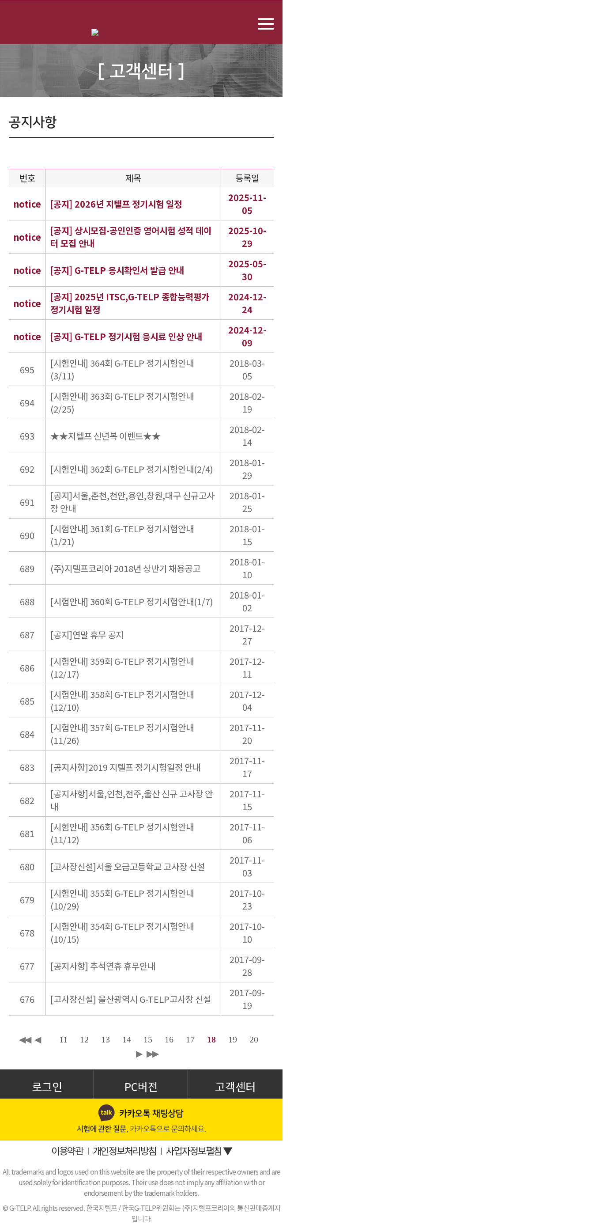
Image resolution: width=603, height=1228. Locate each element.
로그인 (47, 1086)
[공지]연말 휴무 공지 (87, 634)
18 (211, 1039)
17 (190, 1039)
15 (147, 1039)
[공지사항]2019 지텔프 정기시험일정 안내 (125, 767)
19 (232, 1039)
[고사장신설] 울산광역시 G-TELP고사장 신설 (130, 999)
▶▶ (152, 1053)
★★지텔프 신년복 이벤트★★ (105, 435)
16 (169, 1039)
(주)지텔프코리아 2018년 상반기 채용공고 (125, 568)
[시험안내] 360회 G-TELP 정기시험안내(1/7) (131, 601)
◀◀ (24, 1039)
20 (253, 1039)
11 (63, 1039)
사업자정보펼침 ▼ (199, 1150)
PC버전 (141, 1086)
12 (84, 1039)
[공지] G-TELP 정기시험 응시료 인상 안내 (126, 336)
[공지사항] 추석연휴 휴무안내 (102, 965)
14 (126, 1039)
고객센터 (235, 1086)
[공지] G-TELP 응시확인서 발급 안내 (117, 270)
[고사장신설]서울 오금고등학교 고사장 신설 (127, 866)
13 (105, 1039)
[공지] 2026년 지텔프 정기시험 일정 (116, 203)
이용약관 (67, 1150)
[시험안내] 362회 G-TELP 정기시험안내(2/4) (131, 468)
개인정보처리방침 (124, 1150)
